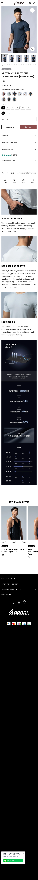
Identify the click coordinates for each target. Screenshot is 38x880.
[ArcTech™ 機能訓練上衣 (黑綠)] (14, 99)
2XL (23, 107)
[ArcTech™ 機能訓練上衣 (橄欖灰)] (9, 93)
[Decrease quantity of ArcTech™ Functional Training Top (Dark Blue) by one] (12, 119)
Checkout (28, 127)
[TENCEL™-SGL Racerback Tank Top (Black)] (14, 523)
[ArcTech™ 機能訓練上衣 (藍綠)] (30, 93)
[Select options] (4, 542)
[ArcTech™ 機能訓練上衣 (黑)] (9, 99)
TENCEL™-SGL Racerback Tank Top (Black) (12, 551)
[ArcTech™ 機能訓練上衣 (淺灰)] (20, 93)
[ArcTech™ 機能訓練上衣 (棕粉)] (3, 93)
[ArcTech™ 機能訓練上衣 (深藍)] (14, 93)
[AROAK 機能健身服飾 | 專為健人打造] (19, 3)
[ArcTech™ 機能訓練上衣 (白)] (25, 93)
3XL (28, 107)
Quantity (4, 119)
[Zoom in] (32, 49)
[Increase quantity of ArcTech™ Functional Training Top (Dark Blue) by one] (34, 119)
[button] (34, 3)
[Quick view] (24, 542)
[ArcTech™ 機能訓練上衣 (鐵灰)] (3, 99)
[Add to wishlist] (32, 10)
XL (17, 107)
